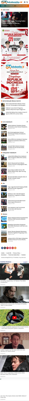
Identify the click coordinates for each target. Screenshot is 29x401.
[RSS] (15, 248)
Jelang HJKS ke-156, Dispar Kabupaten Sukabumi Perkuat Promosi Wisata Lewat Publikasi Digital (18, 239)
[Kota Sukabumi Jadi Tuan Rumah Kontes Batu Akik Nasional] (4, 209)
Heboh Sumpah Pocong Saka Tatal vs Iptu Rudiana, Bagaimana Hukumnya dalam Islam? (14, 22)
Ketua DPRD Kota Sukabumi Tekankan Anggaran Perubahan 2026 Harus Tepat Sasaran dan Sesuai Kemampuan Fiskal (17, 140)
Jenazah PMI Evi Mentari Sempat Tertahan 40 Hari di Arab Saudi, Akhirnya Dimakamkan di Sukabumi (17, 146)
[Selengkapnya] (27, 121)
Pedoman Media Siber (14, 255)
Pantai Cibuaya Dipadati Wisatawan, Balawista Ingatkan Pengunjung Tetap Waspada (18, 232)
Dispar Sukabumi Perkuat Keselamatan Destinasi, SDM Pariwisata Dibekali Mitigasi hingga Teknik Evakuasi (18, 218)
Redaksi (24, 255)
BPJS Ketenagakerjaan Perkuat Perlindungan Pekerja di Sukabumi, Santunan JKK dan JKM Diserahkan (17, 133)
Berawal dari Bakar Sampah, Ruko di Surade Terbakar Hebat (17, 177)
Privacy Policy (16, 253)
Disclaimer (3, 255)
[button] (24, 2)
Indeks (3, 253)
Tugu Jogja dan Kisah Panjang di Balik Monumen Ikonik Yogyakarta (17, 187)
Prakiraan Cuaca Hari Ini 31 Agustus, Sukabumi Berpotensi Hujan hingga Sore (15, 108)
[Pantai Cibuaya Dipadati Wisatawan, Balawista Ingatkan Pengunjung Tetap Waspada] (4, 233)
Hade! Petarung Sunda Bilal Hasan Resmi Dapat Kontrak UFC (16, 201)
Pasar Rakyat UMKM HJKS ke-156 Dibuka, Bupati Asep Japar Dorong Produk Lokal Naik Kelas (17, 170)
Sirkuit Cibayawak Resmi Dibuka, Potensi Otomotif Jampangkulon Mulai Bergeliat (15, 104)
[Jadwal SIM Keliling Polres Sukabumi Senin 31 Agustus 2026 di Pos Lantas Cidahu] (4, 157)
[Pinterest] (7, 248)
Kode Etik (8, 253)
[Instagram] (10, 248)
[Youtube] (13, 248)
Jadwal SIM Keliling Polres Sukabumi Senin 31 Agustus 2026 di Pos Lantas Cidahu (16, 113)
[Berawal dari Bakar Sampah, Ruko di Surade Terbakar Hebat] (4, 178)
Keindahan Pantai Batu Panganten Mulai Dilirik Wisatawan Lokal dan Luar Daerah (17, 225)
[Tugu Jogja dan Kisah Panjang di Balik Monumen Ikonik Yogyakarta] (4, 188)
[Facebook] (2, 248)
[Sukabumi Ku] (11, 2)
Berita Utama (5, 19)
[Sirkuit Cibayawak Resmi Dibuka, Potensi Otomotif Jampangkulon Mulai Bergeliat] (4, 164)
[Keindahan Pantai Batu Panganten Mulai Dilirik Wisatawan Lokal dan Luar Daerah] (4, 226)
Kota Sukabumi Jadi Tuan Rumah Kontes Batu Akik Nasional (16, 208)
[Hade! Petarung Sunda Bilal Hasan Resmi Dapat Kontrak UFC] (4, 202)
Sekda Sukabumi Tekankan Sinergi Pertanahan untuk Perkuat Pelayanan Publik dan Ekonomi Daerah (17, 126)
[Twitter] (5, 248)
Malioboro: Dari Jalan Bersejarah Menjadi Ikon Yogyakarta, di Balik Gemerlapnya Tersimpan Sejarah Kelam (16, 194)
